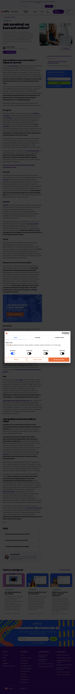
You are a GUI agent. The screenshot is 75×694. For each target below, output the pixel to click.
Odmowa (16, 359)
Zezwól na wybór (37, 359)
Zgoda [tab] (15, 337)
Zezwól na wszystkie (59, 359)
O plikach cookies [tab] (59, 337)
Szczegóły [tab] (37, 337)
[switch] (29, 353)
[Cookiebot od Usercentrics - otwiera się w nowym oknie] (63, 333)
